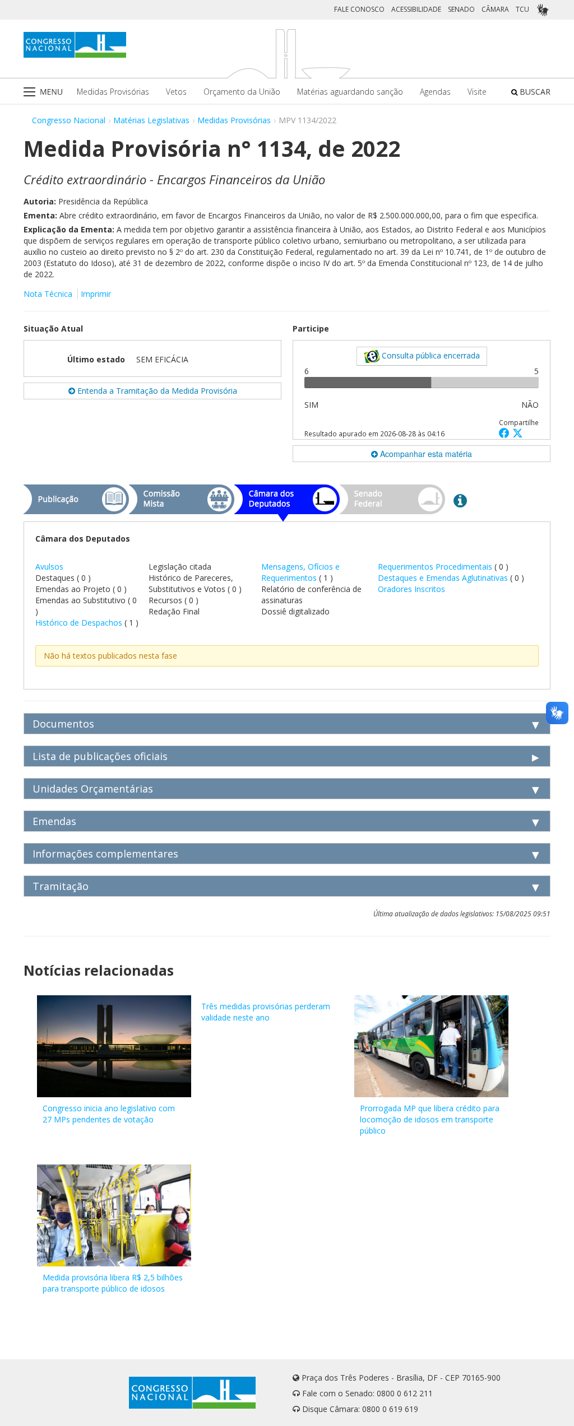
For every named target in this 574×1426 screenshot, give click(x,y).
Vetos (176, 91)
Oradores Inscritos (411, 589)
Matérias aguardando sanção (350, 91)
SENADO (461, 9)
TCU (522, 9)
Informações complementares (105, 853)
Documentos (63, 723)
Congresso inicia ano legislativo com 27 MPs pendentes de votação (109, 1114)
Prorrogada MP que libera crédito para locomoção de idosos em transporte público (429, 1119)
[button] (505, 433)
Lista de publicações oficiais (100, 756)
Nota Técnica (48, 293)
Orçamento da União (241, 91)
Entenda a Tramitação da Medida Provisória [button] (156, 390)
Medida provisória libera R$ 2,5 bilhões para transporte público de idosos (113, 1283)
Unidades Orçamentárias (93, 788)
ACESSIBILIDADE (416, 9)
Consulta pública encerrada (429, 355)
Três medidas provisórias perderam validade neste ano (265, 1012)
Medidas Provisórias (113, 91)
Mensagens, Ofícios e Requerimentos (300, 572)
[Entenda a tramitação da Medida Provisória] (460, 500)
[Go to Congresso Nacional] (75, 45)
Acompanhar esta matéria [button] (425, 453)
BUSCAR (533, 91)
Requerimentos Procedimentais (436, 566)
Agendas (435, 91)
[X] (517, 433)
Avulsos (49, 566)
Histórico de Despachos (78, 622)
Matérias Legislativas (151, 120)
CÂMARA (495, 9)
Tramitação (61, 886)
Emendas (54, 821)
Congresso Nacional (68, 120)
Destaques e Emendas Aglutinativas (444, 577)
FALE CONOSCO (359, 9)
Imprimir (96, 293)
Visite (477, 91)
